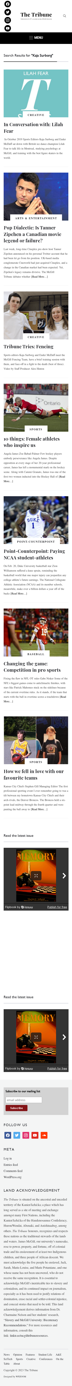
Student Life (45, 1354)
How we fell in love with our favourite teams (34, 774)
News (7, 1354)
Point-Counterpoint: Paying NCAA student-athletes (34, 554)
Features (30, 1354)
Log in (8, 1158)
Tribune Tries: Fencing (29, 346)
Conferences (45, 1359)
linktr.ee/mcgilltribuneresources (29, 1335)
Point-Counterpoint (36, 542)
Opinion (17, 1354)
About (16, 1363)
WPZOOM (21, 1376)
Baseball (36, 654)
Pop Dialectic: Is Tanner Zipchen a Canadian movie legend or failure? (32, 233)
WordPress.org (13, 1177)
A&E (58, 1354)
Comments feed (13, 1171)
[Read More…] (39, 276)
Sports (36, 429)
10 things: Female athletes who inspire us (32, 442)
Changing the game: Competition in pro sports (32, 666)
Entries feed (11, 1165)
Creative (36, 115)
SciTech (8, 1359)
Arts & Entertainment (36, 218)
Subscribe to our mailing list (23, 1091)
